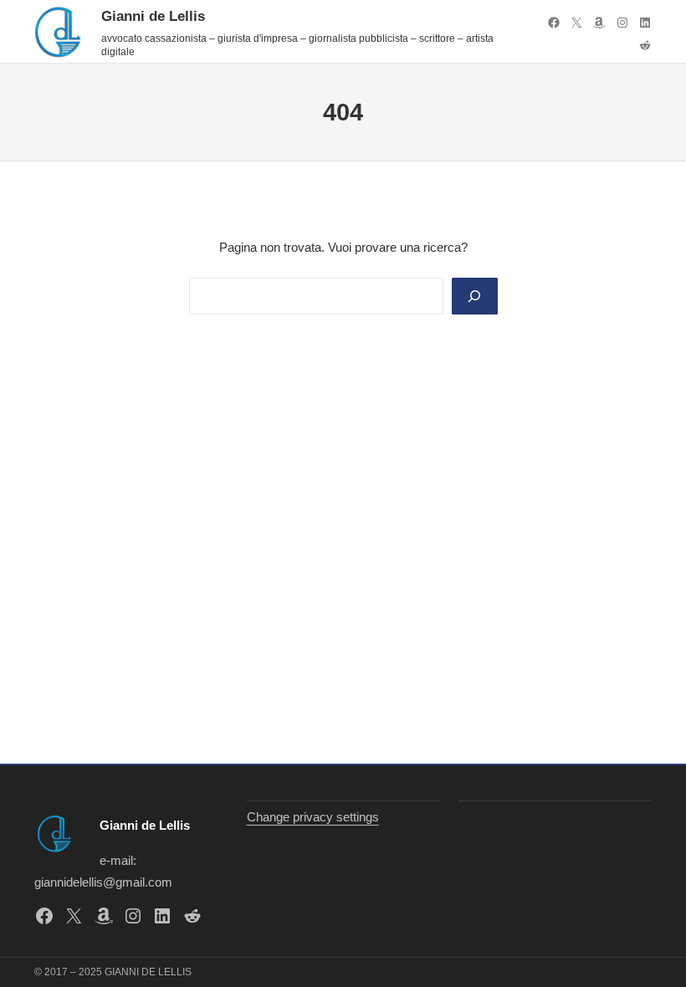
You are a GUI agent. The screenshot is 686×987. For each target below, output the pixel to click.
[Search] (474, 296)
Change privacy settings (313, 817)
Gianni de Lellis (153, 16)
